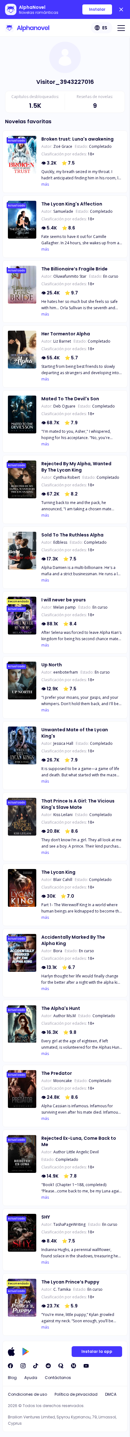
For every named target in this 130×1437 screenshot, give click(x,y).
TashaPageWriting (69, 1224)
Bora (57, 950)
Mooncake (62, 1080)
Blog (12, 1377)
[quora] (60, 1365)
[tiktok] (35, 1365)
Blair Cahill (62, 879)
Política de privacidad (76, 1394)
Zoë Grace (62, 146)
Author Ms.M (64, 1015)
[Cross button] (121, 9)
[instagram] (23, 1365)
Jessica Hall (63, 743)
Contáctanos (58, 1377)
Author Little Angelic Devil (76, 1152)
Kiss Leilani (63, 814)
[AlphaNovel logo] (27, 28)
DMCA (110, 1394)
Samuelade (63, 211)
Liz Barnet (62, 341)
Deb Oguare (64, 406)
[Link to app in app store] (11, 1351)
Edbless (60, 542)
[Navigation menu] (121, 28)
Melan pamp (64, 607)
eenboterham (65, 672)
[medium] (73, 1365)
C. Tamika (62, 1289)
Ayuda (30, 1377)
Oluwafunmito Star (69, 276)
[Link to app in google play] (25, 1351)
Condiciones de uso (27, 1394)
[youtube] (86, 1365)
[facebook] (10, 1365)
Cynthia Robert (66, 477)
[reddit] (48, 1365)
